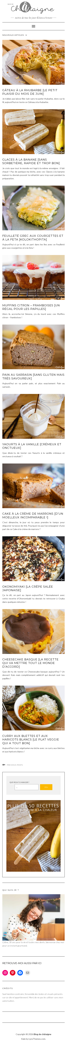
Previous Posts (15, 765)
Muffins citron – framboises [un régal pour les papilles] (31, 307)
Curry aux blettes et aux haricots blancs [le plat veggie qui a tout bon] (30, 739)
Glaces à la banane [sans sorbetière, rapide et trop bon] (31, 161)
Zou (46, 787)
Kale (23, 1039)
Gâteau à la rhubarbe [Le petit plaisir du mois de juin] (29, 92)
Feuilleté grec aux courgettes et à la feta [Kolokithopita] (32, 237)
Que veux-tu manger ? (19, 782)
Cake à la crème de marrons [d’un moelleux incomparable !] (32, 515)
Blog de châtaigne (42, 1034)
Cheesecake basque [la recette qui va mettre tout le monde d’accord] (30, 663)
